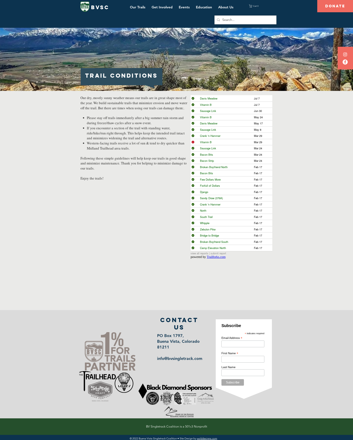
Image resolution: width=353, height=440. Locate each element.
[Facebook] (345, 62)
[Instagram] (345, 54)
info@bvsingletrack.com (179, 358)
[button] (138, 7)
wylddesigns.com (207, 438)
